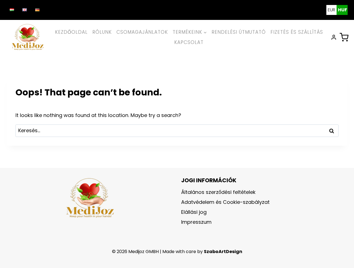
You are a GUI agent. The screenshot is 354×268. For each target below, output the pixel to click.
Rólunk (102, 32)
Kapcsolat (189, 42)
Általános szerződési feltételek (218, 192)
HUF (342, 10)
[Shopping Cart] (344, 37)
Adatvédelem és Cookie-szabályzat (225, 202)
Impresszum (196, 221)
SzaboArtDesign (223, 251)
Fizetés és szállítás (296, 32)
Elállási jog (194, 212)
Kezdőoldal (71, 32)
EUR (331, 10)
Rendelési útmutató (239, 32)
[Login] (334, 37)
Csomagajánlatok (142, 32)
